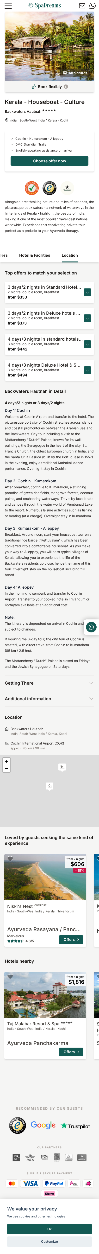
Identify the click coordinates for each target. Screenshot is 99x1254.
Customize (49, 1241)
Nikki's (27, 906)
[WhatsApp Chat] (91, 627)
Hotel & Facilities (34, 255)
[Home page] (44, 6)
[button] (62, 768)
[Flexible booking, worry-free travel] (66, 86)
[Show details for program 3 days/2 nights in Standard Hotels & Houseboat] (87, 292)
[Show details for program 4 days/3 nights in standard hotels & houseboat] (87, 344)
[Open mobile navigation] (8, 5)
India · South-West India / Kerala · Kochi (39, 120)
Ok (49, 1229)
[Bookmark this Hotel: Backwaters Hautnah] (88, 17)
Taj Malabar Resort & (33, 1023)
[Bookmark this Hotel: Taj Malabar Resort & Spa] (10, 976)
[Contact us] (82, 6)
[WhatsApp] (92, 5)
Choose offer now (49, 161)
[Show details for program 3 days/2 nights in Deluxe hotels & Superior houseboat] (87, 318)
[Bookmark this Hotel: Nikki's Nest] (10, 859)
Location (70, 255)
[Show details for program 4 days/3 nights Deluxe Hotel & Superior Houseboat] (87, 370)
